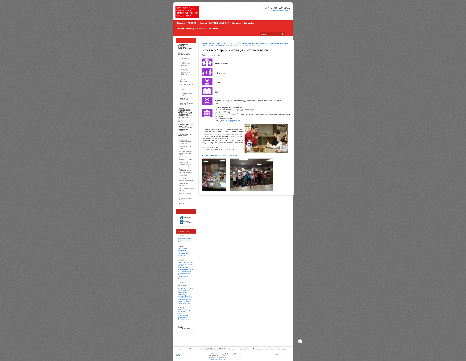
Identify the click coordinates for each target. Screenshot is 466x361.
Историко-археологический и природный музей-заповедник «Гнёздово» (185, 172)
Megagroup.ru (278, 354)
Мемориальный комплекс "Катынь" (186, 158)
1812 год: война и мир (186, 85)
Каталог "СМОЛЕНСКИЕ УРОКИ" (214, 23)
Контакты (236, 23)
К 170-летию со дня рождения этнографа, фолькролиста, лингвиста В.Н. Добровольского (184, 314)
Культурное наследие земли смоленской (185, 141)
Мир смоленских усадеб (186, 94)
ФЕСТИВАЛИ (183, 99)
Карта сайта (249, 23)
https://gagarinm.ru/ (232, 121)
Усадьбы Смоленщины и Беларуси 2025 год (186, 71)
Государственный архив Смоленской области (185, 153)
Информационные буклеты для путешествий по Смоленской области (186, 128)
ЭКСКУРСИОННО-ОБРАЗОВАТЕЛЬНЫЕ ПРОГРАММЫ (255, 43)
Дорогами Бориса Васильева (186, 103)
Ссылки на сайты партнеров (185, 135)
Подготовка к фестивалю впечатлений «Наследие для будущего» (183, 252)
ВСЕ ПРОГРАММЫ (209, 156)
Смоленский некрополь (183, 184)
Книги (180, 121)
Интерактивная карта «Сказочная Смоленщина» (198, 28)
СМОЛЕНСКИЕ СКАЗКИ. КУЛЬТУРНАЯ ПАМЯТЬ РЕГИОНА (185, 47)
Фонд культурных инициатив (185, 194)
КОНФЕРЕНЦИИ (185, 58)
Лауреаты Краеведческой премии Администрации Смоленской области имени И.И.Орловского (185, 113)
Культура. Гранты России (185, 199)
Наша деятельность (184, 53)
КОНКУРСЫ (183, 90)
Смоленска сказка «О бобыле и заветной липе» (185, 240)
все (188, 231)
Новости (181, 23)
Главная (181, 204)
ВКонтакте (188, 217)
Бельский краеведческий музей (186, 179)
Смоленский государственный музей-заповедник (185, 164)
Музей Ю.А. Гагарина (216, 45)
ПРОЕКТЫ (192, 23)
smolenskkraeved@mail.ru (280, 11)
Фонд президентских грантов (186, 189)
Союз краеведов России (185, 147)
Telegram (189, 222)
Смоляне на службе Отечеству (184, 79)
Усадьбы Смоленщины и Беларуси (185, 63)
